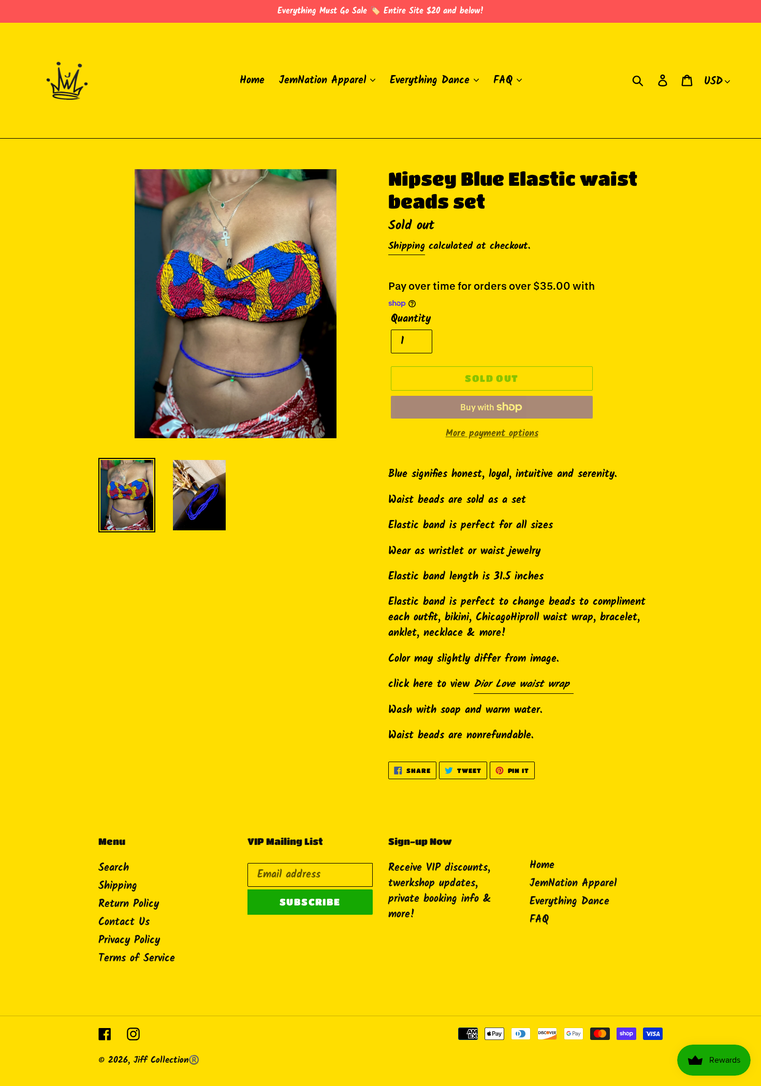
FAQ (539, 920)
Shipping (406, 246)
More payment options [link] (492, 434)
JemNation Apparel (573, 883)
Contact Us (124, 922)
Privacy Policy (129, 940)
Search (113, 868)
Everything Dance (569, 902)
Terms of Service (136, 958)
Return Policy (128, 904)
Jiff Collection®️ (166, 1060)
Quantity (411, 319)
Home (542, 865)
